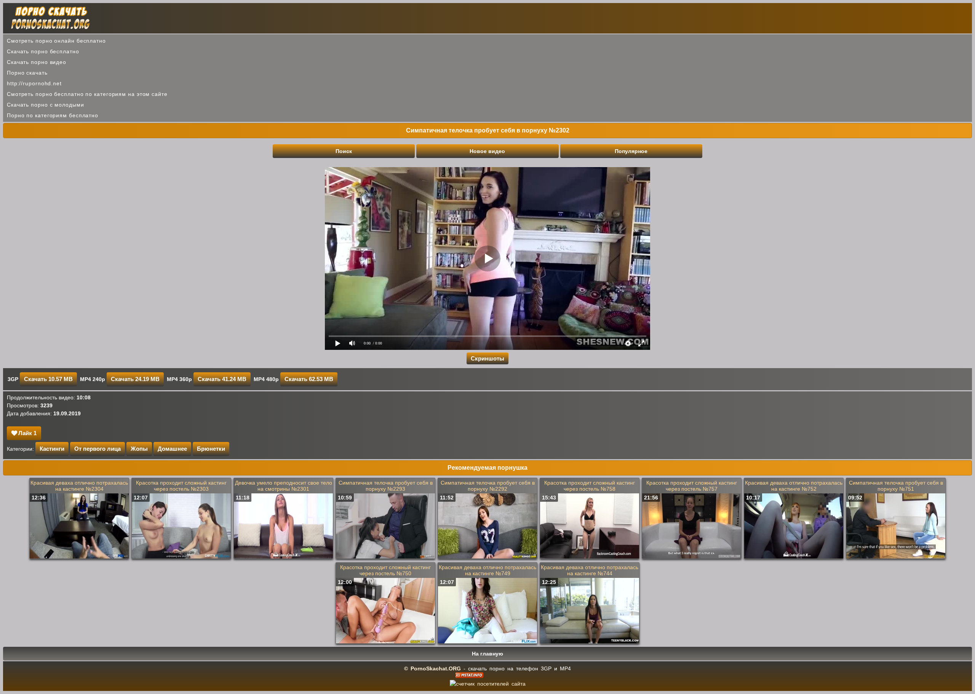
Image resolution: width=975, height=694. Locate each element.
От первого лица (97, 448)
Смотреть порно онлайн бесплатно (56, 41)
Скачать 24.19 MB (135, 379)
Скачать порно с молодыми (45, 105)
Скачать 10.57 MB (48, 379)
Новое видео (487, 151)
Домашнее (172, 448)
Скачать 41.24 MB (222, 379)
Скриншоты (487, 358)
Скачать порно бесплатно (43, 51)
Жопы (139, 448)
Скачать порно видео (36, 62)
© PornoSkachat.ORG (432, 668)
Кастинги (52, 448)
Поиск (344, 151)
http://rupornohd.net (34, 83)
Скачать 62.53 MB (309, 379)
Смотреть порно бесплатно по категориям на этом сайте (87, 94)
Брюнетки (211, 448)
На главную (487, 654)
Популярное (631, 151)
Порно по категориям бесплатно (52, 115)
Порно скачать (27, 73)
